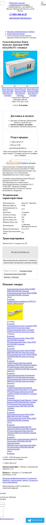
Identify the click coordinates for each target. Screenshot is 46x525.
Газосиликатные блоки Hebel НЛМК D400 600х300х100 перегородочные (21, 351)
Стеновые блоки (25, 271)
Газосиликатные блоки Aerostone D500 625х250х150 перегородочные (22, 327)
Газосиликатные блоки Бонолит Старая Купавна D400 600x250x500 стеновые (22, 401)
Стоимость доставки (28, 163)
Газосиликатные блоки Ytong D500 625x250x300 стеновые (20, 339)
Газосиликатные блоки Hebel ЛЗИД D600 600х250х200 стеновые (20, 415)
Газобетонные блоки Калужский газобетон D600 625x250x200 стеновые (22, 364)
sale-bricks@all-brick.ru (20, 18)
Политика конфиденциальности (15, 478)
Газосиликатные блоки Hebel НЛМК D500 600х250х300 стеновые (21, 290)
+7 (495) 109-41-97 (18, 14)
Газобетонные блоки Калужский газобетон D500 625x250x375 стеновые (22, 389)
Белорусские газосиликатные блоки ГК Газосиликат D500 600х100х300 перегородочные (22, 441)
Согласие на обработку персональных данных (20, 479)
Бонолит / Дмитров (11, 277)
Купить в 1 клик (13, 163)
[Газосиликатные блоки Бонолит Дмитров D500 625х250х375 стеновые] (20, 68)
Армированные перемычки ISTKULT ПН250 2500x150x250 (21, 302)
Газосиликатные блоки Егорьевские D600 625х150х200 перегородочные (21, 376)
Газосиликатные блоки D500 (15, 274)
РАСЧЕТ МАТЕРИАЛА (20, 252)
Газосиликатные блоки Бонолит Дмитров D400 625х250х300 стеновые (21, 428)
